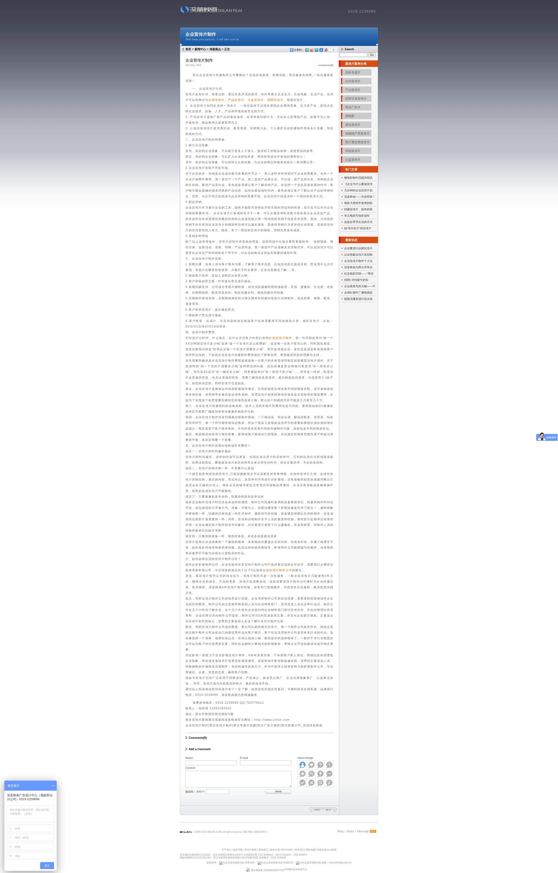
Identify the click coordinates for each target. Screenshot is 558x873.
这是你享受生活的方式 (358, 222)
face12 (329, 783)
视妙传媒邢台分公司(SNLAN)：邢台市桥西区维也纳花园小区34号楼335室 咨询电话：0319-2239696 (233, 857)
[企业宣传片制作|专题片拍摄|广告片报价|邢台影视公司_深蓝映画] (210, 13)
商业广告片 (353, 107)
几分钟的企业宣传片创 (358, 190)
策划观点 (263, 849)
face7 (320, 774)
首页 (188, 49)
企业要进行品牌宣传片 (358, 248)
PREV (317, 810)
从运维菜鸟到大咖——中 (359, 286)
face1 (302, 765)
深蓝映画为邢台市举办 (358, 267)
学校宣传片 (353, 151)
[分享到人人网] (321, 50)
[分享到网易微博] (325, 50)
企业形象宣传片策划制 (358, 254)
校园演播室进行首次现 (358, 299)
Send (278, 791)
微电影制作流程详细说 (358, 177)
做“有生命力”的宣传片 (357, 228)
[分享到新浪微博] (311, 50)
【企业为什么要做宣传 (358, 184)
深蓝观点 (215, 49)
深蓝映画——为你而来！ (359, 196)
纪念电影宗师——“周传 (358, 273)
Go (372, 54)
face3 (320, 765)
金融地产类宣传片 (357, 133)
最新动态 (275, 849)
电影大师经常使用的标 (358, 203)
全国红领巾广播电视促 (358, 292)
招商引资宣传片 (356, 98)
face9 (302, 783)
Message (363, 831)
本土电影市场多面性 (357, 215)
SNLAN (186, 832)
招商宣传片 (275, 100)
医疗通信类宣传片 (357, 142)
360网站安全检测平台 (295, 869)
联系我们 (300, 849)
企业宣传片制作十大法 (358, 261)
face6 (311, 774)
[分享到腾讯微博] (316, 50)
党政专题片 (353, 72)
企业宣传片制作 (200, 34)
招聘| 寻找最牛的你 (356, 280)
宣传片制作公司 (280, 570)
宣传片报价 (287, 849)
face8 (329, 774)
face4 (329, 765)
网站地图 (310, 849)
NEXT (328, 810)
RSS (373, 831)
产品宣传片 (236, 100)
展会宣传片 (353, 124)
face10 (311, 783)
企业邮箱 (332, 849)
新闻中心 (200, 49)
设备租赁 (321, 849)
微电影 (349, 116)
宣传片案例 (251, 849)
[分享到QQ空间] (306, 50)
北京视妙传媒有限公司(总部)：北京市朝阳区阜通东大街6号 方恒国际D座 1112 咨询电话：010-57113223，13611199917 (243, 854)
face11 (320, 783)
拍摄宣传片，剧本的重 (358, 209)
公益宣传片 (256, 100)
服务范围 (238, 849)
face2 (311, 765)
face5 (302, 774)
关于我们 (226, 849)
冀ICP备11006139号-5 (255, 832)
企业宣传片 (216, 100)
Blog (340, 831)
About (350, 831)
